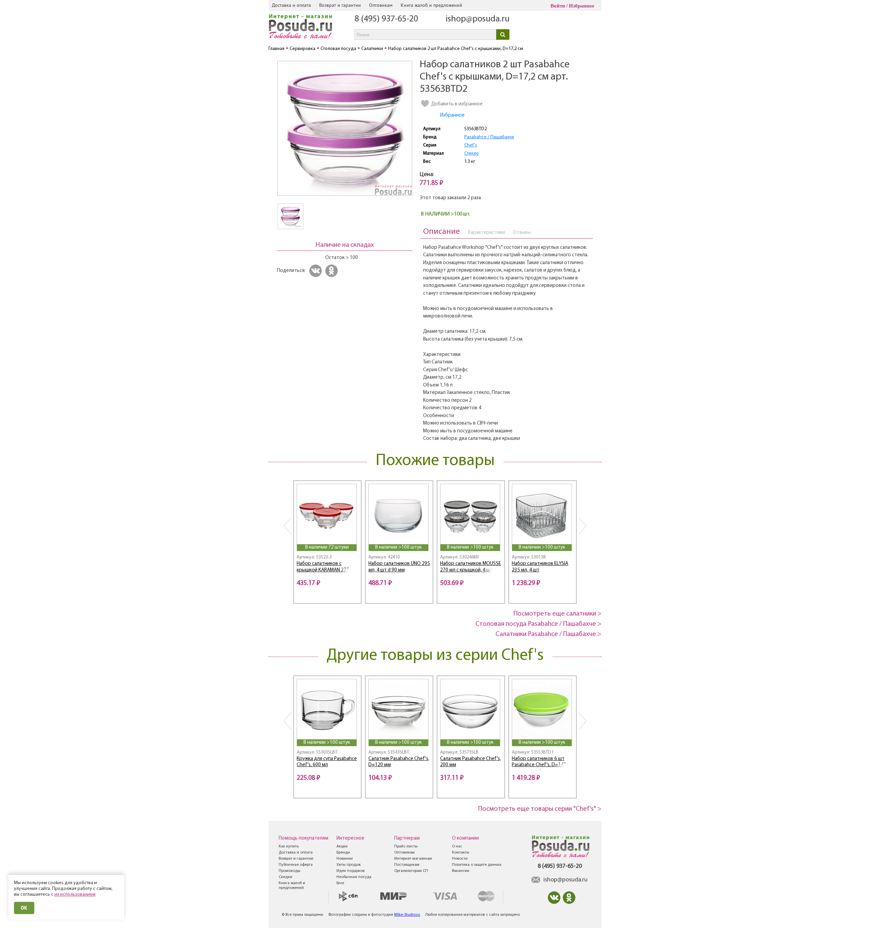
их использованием (74, 894)
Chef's (470, 145)
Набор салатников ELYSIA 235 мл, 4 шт (540, 567)
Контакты (460, 852)
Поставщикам (406, 865)
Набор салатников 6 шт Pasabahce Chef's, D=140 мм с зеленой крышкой (539, 762)
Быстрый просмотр (327, 535)
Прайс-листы (406, 846)
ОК (24, 908)
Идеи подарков (350, 871)
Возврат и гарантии (340, 5)
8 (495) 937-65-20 (386, 19)
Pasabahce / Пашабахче (489, 137)
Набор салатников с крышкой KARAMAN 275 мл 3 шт (326, 567)
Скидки (285, 877)
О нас (457, 846)
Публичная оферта (296, 865)
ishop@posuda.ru (477, 19)
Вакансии (460, 871)
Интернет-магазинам (413, 859)
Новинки (344, 859)
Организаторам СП (411, 871)
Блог (340, 883)
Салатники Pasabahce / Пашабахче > (548, 634)
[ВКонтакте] (316, 270)
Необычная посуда (353, 877)
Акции (342, 846)
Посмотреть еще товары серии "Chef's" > (540, 809)
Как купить (289, 846)
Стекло (471, 153)
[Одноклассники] (332, 270)
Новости (460, 859)
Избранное (581, 5)
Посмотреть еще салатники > (558, 614)
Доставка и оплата (291, 5)
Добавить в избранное (457, 104)
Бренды (343, 852)
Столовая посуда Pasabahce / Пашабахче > (538, 624)
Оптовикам (381, 5)
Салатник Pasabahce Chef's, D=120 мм (398, 762)
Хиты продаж (348, 865)
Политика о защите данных (477, 865)
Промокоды (289, 871)
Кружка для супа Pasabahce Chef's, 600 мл (327, 762)
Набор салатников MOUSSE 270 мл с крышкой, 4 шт (470, 567)
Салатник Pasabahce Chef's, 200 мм (470, 762)
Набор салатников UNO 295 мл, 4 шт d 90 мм (399, 567)
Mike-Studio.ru (407, 915)
